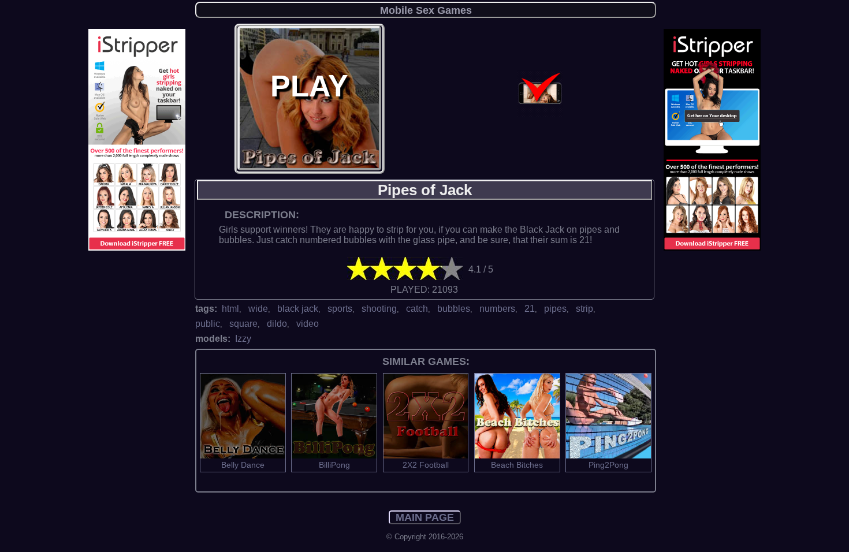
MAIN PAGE (425, 517)
